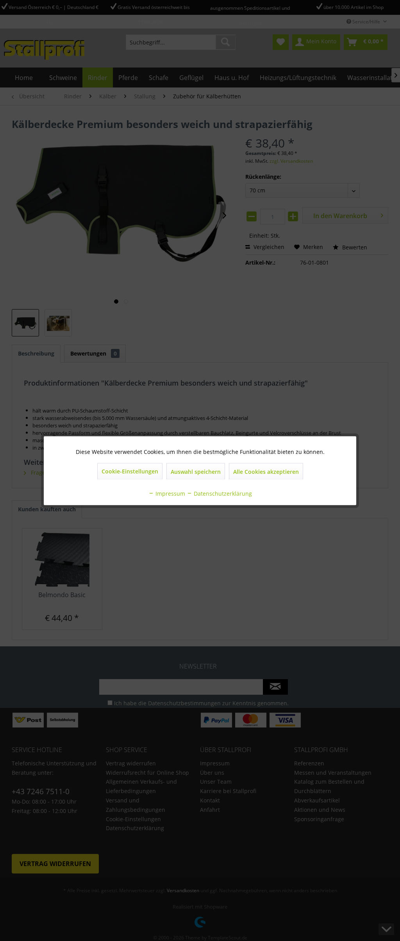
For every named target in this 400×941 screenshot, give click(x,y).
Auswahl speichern (196, 471)
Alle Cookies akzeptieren (266, 471)
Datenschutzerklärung (222, 493)
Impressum (169, 493)
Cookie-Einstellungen (130, 471)
